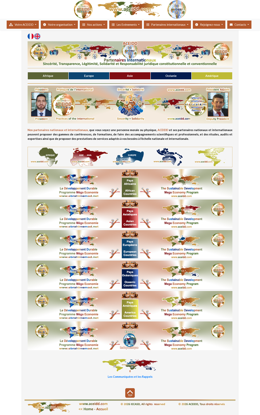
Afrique (48, 75)
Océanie (171, 75)
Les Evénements (126, 24)
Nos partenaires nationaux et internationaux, (58, 130)
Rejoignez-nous (210, 24)
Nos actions (95, 24)
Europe (89, 75)
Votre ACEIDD (24, 24)
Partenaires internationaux (168, 24)
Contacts (240, 24)
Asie (130, 75)
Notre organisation (60, 24)
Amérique (212, 75)
